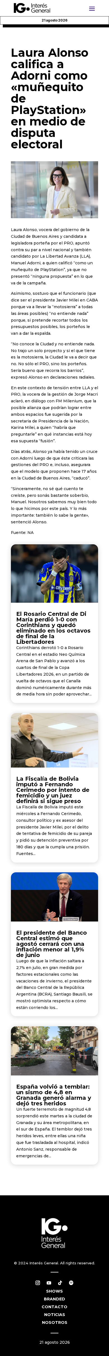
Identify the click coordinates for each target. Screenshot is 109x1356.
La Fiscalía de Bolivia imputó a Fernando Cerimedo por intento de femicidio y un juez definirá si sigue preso (52, 789)
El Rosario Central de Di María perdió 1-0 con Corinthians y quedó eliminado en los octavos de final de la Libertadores (53, 628)
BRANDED (54, 1299)
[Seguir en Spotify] (71, 1282)
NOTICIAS (54, 1314)
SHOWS (54, 1291)
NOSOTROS (54, 1322)
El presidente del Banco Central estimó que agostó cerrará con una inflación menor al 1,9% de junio (51, 943)
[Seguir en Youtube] (48, 1282)
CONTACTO (54, 1306)
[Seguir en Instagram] (37, 1282)
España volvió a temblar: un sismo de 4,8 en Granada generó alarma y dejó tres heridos (53, 1095)
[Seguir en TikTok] (60, 1282)
